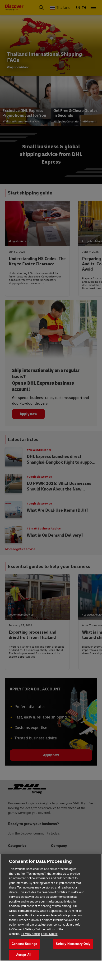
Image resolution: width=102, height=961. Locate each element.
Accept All (23, 954)
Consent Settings (24, 944)
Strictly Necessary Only (73, 944)
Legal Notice (49, 934)
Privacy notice (30, 934)
